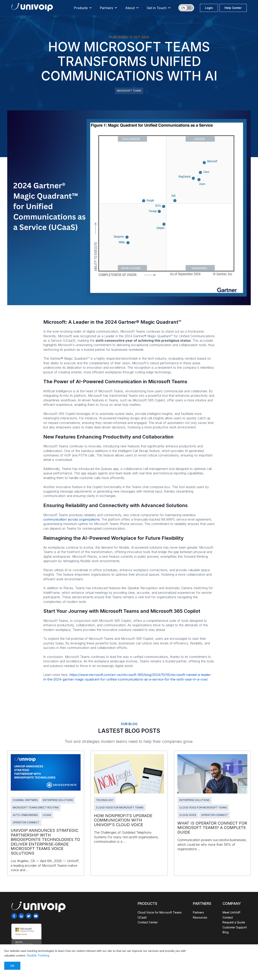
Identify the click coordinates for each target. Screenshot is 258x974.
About (130, 8)
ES (189, 7)
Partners (106, 8)
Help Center (233, 7)
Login (209, 7)
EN (183, 7)
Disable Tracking (38, 955)
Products (81, 8)
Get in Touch (156, 8)
